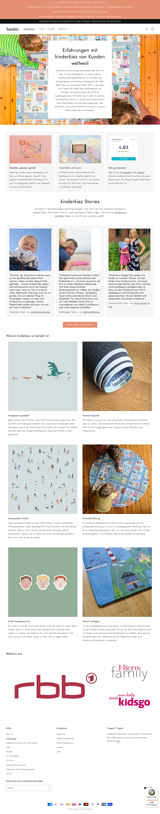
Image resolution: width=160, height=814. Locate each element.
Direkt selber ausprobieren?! (80, 324)
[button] (147, 29)
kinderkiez (77, 809)
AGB (58, 751)
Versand (60, 747)
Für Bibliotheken (12, 756)
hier (97, 212)
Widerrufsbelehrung (65, 743)
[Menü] (156, 789)
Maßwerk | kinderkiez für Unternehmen (21, 743)
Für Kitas (9, 760)
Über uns (10, 734)
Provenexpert (126, 172)
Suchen (9, 773)
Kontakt (9, 751)
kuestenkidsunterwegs (40, 312)
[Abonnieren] (48, 788)
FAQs (8, 747)
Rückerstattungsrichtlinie (16, 765)
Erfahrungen (11, 738)
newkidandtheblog (91, 312)
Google (140, 172)
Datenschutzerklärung (65, 738)
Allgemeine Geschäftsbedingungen (20, 769)
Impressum (61, 734)
